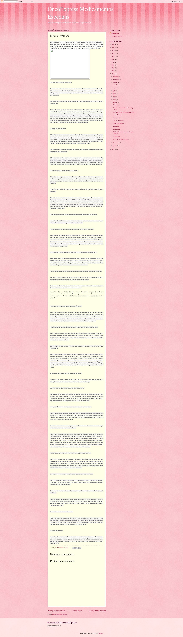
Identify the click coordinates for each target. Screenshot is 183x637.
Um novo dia (116, 136)
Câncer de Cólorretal (118, 121)
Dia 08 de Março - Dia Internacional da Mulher (123, 132)
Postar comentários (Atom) (59, 614)
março (115, 102)
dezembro (116, 76)
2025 (113, 47)
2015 (113, 149)
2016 (113, 74)
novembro (116, 79)
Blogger (100, 633)
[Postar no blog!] (75, 548)
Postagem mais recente (56, 610)
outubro (115, 82)
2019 (113, 65)
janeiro (115, 146)
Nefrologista (116, 126)
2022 (113, 56)
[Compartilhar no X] (77, 548)
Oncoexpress (115, 33)
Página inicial (77, 610)
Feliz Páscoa (116, 105)
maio (114, 97)
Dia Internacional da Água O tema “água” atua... (124, 108)
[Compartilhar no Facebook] (79, 548)
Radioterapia (116, 129)
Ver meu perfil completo (116, 36)
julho (114, 91)
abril (114, 99)
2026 (113, 44)
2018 (113, 68)
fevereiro (115, 143)
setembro (115, 85)
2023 (113, 53)
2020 (113, 62)
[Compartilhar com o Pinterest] (80, 548)
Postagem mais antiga (97, 610)
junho (115, 94)
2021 (113, 59)
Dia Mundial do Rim (118, 123)
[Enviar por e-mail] (73, 548)
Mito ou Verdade (117, 115)
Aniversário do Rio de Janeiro (121, 139)
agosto (115, 88)
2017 (113, 71)
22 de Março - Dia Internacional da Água (123, 112)
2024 (113, 50)
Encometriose (116, 118)
